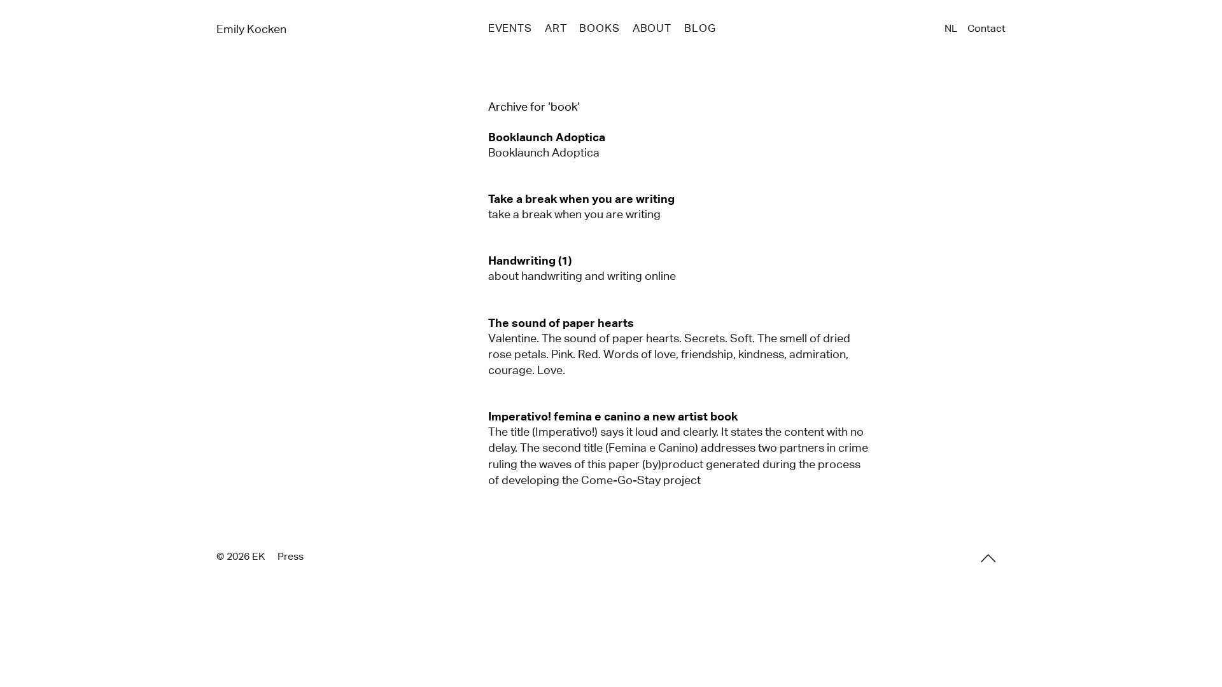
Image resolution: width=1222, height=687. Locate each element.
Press (290, 556)
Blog (699, 28)
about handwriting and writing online (582, 276)
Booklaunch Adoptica (544, 152)
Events (510, 28)
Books (599, 28)
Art (556, 28)
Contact (986, 28)
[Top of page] (988, 558)
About (652, 28)
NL (951, 28)
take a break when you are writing (574, 214)
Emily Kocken (251, 29)
